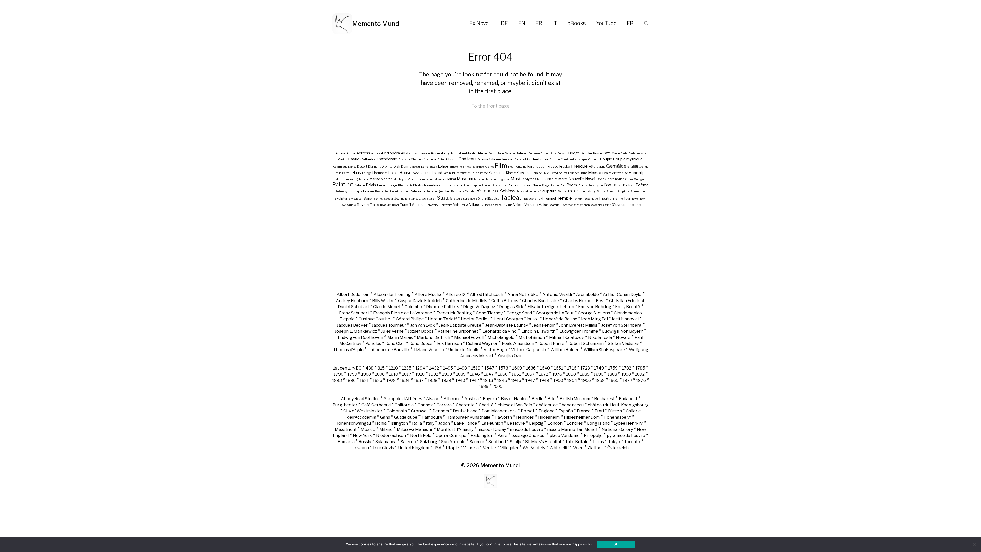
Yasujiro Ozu (509, 355)
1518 (475, 368)
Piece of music (519, 185)
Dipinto (387, 166)
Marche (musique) (346, 179)
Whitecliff (559, 447)
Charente (465, 404)
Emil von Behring (594, 306)
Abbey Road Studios (360, 398)
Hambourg (432, 417)
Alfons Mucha (428, 294)
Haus (356, 172)
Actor (350, 153)
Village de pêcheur (493, 205)
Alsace (432, 398)
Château (467, 159)
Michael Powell (469, 337)
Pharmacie (405, 185)
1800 (366, 374)
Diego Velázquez (479, 306)
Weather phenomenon (576, 205)
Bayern (490, 398)
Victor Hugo (495, 349)
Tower (635, 198)
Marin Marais (400, 337)
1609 (517, 368)
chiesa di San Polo (515, 404)
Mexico (368, 429)
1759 (613, 368)
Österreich (618, 447)
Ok (615, 544)
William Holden (564, 349)
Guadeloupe (405, 417)
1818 (420, 374)
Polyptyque (596, 185)
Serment (563, 191)
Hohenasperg (617, 417)
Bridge (574, 153)
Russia (365, 441)
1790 (338, 374)
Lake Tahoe (465, 423)
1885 (585, 374)
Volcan (518, 205)
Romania (346, 441)
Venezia (471, 447)
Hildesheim (549, 417)
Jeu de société (480, 173)
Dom (404, 166)
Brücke (586, 153)
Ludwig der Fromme (578, 331)
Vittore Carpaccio (528, 349)
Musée (517, 178)
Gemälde (616, 166)
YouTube (606, 23)
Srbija (515, 441)
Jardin (447, 173)
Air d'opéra (390, 153)
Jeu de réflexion (461, 173)
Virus (508, 205)
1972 (627, 380)
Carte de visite (637, 153)
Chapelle (429, 159)
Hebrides (525, 417)
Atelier (482, 153)
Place (536, 185)
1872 (543, 374)
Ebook (433, 166)
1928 (391, 380)
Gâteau (346, 173)
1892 (640, 374)
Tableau (511, 197)
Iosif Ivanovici (625, 319)
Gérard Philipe (410, 319)
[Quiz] (342, 23)
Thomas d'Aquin (348, 349)
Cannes (425, 404)
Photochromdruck (427, 185)
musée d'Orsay (491, 429)
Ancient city (440, 153)
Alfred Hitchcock (486, 294)
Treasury (385, 205)
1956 (586, 380)
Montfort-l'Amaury (455, 429)
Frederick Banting (454, 312)
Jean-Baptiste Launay (506, 325)
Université (445, 205)
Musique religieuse (498, 179)
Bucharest (604, 398)
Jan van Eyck (422, 325)
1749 (599, 368)
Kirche (511, 173)
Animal (456, 153)
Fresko (564, 166)
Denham (441, 411)
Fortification (537, 166)
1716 (571, 368)
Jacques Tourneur (389, 325)
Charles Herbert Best (584, 300)
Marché (364, 179)
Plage (545, 185)
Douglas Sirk (511, 306)
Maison (595, 172)
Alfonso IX (456, 294)
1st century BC (347, 368)
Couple (606, 159)
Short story (586, 191)
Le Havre (516, 423)
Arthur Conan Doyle (622, 294)
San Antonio (453, 441)
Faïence (489, 166)
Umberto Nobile (464, 349)
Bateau (521, 153)
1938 (432, 380)
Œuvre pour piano (626, 205)
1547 (489, 368)
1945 (502, 380)
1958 (600, 380)
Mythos (530, 179)
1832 (433, 374)
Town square (348, 205)
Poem (572, 185)
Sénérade (469, 198)
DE (504, 23)
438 (369, 368)
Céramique (340, 166)
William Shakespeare (604, 349)
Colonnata (397, 411)
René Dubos (421, 343)
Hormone (379, 173)
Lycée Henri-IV (628, 423)
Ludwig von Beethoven (360, 337)
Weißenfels (534, 447)
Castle (353, 159)
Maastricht (346, 429)
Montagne (399, 179)
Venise (489, 447)
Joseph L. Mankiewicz (356, 331)
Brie (551, 398)
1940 (460, 380)
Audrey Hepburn (352, 300)
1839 (461, 374)
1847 (489, 374)
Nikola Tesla (600, 337)
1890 (626, 374)
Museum (465, 178)
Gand (385, 417)
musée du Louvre (526, 429)
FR (538, 23)
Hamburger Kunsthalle (468, 417)
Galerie (601, 166)
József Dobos (421, 331)
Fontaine (521, 166)
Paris (502, 435)
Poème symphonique (349, 191)
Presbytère (381, 191)
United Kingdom (413, 447)
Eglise (443, 166)
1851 (516, 374)
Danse (352, 166)
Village (475, 204)
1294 (420, 368)
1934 (405, 380)
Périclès (373, 343)
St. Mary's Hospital (543, 441)
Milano (386, 429)
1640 (545, 368)
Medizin (386, 179)
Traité (374, 205)
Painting (342, 184)
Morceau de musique (420, 179)
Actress (363, 153)
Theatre (605, 198)
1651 (558, 368)
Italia (417, 423)
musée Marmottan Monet (572, 429)
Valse (457, 205)
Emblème (455, 166)
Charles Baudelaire (540, 300)
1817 (406, 374)
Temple (564, 198)
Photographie (472, 185)
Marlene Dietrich (433, 337)
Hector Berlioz (475, 319)
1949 (544, 380)
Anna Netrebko (522, 294)
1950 (558, 380)
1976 (641, 380)
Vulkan (544, 205)
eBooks (576, 23)
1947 (530, 380)
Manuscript (637, 173)
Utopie (452, 447)
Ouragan (640, 179)
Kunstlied (523, 173)
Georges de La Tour (555, 312)
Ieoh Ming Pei (594, 319)
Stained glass (417, 198)
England (546, 411)
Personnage (387, 185)
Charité (486, 404)
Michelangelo (501, 337)
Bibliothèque (548, 153)
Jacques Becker (352, 325)
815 (381, 368)
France (584, 411)
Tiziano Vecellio (428, 349)
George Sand (519, 312)
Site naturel (637, 191)
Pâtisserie (418, 191)
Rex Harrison (449, 343)
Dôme (424, 166)
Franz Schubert (354, 312)
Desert (362, 166)
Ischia (381, 423)
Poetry (583, 185)
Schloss (507, 190)
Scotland (497, 441)
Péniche (432, 191)
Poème (642, 184)
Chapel (416, 159)
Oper (600, 179)
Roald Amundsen (518, 343)
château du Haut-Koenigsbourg (618, 404)
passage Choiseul (528, 435)
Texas (598, 441)
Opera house (614, 179)
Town (643, 198)
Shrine (601, 191)
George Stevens (594, 312)
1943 (488, 380)
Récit (496, 191)
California (404, 404)
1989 (483, 386)
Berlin (537, 398)
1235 (406, 368)
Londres (575, 423)
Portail (618, 185)
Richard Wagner (482, 343)
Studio (457, 198)
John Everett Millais (578, 325)
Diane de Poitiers (442, 306)
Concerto (593, 159)
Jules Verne (392, 331)
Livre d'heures (558, 173)
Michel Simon (532, 337)
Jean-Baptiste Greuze (460, 325)
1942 (474, 380)
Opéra (629, 179)
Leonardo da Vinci (499, 331)
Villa (465, 205)
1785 (640, 368)
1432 (434, 368)
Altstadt (407, 153)
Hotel (393, 172)
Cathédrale (387, 159)
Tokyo (614, 441)
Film (501, 165)
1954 (572, 380)
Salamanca (385, 441)
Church (452, 159)
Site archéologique (617, 191)
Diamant (374, 166)
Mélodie (541, 179)
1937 (419, 380)
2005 (498, 386)
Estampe (478, 166)
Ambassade (422, 153)
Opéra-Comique (451, 435)
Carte (624, 153)
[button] (646, 24)
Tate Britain (576, 441)
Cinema (482, 159)
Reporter (470, 191)
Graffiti (632, 166)
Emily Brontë (627, 306)
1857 (530, 374)
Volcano (531, 205)
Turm (404, 205)
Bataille (510, 153)
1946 (516, 380)
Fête (592, 166)
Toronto (632, 441)
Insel (428, 172)
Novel (590, 179)
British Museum (575, 398)
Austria (471, 398)
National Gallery (617, 429)
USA (437, 447)
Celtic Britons (504, 300)
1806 (380, 374)
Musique (479, 179)
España (565, 411)
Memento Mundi (376, 23)
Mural (451, 179)
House (405, 172)
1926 (377, 380)
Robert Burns (551, 343)
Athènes (451, 398)
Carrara (444, 404)
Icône (415, 173)
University (431, 205)
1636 (531, 368)
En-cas (467, 166)
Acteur (340, 153)
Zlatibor (595, 447)
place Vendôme (565, 435)
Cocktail (519, 159)
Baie (500, 153)
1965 (613, 380)
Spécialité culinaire (395, 198)
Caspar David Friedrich (420, 300)
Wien (578, 447)
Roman (484, 191)
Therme (618, 198)
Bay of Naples (514, 398)
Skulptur (341, 198)
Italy (430, 423)
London (555, 423)
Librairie (536, 173)
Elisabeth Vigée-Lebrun (551, 306)
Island (438, 173)
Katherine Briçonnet (458, 331)
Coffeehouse (537, 159)
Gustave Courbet (375, 319)
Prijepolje (593, 435)
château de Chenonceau (560, 404)
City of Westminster (362, 411)
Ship (573, 191)
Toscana (361, 447)
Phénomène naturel (494, 185)
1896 (351, 380)
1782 (626, 368)
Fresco (553, 166)
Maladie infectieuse (616, 173)
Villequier (509, 447)
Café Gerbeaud (376, 404)
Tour (627, 198)
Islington (399, 423)
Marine (375, 179)
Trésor (395, 205)
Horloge (366, 173)
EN (521, 23)
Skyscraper (355, 198)
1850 (503, 374)
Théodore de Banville (388, 349)
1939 (446, 380)
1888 (612, 374)
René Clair (395, 343)
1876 (557, 374)
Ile (421, 173)
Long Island (598, 423)
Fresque (579, 166)
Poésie (368, 191)
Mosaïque (440, 179)
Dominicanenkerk (499, 411)
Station (431, 198)
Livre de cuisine (577, 173)
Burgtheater (345, 404)
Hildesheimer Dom (582, 417)
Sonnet (378, 198)
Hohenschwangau (353, 423)
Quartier (444, 191)
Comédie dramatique (574, 159)
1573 (503, 368)
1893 (337, 380)
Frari (599, 411)
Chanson (404, 159)
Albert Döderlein (353, 294)
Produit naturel (398, 191)
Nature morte (557, 179)
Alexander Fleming (392, 294)
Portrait (629, 185)
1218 (393, 368)
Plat (563, 185)
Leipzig (536, 423)
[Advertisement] (490, 249)
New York (362, 435)
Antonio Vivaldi (557, 294)
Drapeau (414, 166)
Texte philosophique (585, 198)
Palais (371, 185)
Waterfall (555, 205)
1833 (447, 374)
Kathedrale (497, 173)
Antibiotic (469, 153)
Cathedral (368, 159)
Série (479, 198)
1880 (571, 374)
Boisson (562, 153)
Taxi (540, 198)
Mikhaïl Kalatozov (566, 337)
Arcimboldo (587, 294)
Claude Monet (387, 306)
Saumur (477, 441)
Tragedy (363, 205)
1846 (475, 374)
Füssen (615, 411)
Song (368, 198)
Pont (608, 184)
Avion (492, 153)
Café (607, 153)
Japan (444, 423)
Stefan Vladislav (623, 343)
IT (554, 23)
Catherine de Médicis (466, 300)
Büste (597, 153)
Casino (342, 159)
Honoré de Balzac (560, 319)
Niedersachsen (391, 435)
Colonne (555, 159)
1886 (598, 374)
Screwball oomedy (527, 191)
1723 (585, 368)
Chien (441, 159)
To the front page (491, 106)
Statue (444, 198)
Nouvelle (576, 179)
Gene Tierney (489, 312)
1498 (462, 368)
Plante (554, 185)
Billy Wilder (383, 300)
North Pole (420, 435)
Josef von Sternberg (621, 325)
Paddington (482, 435)
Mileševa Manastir (415, 429)
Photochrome (452, 185)
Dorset (527, 411)
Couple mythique (628, 159)
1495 (448, 368)
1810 (393, 374)
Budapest (628, 398)
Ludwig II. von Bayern (622, 331)
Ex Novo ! (480, 23)
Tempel (550, 198)
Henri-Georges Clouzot (516, 319)
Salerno (408, 441)
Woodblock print (601, 205)
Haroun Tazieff (442, 319)
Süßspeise (491, 198)
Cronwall (419, 411)
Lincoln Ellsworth (538, 331)
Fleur (511, 166)
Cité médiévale (500, 159)
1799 (352, 374)
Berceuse (534, 153)
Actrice (375, 153)
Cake (616, 153)
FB (630, 23)
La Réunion (492, 423)
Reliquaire (457, 191)
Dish (397, 166)
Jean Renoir (543, 325)
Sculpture (548, 191)
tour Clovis (383, 447)
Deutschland (465, 411)
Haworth (503, 417)
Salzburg (428, 441)
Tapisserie (530, 198)
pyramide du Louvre (626, 435)
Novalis (623, 337)
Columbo (413, 306)
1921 (364, 380)
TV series (416, 205)
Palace (359, 185)
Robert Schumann (586, 343)
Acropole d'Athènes (402, 398)
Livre (546, 173)
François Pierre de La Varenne (402, 312)
